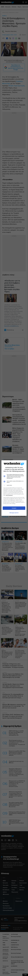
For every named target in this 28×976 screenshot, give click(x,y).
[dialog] (14, 488)
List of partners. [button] (9, 495)
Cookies (25, 974)
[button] (14, 485)
